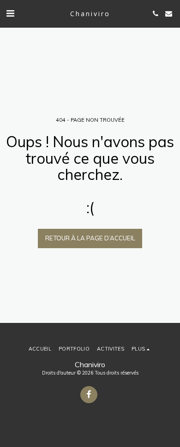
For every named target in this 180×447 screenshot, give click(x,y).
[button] (10, 13)
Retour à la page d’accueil (90, 238)
